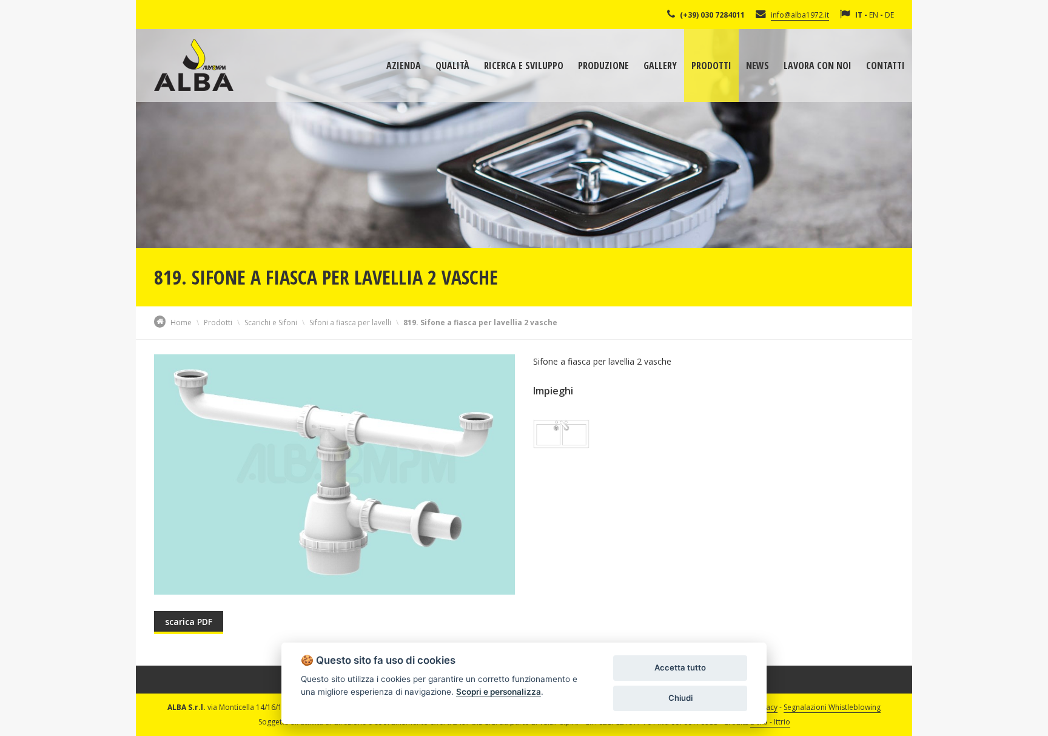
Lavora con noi (818, 65)
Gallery (660, 65)
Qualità (452, 65)
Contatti (885, 65)
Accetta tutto (680, 667)
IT (858, 15)
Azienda (403, 65)
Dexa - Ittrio (770, 722)
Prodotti (711, 65)
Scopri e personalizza (498, 692)
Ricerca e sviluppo (523, 65)
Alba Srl (193, 65)
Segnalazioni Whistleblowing (832, 707)
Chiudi (680, 698)
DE (889, 15)
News (757, 65)
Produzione (603, 65)
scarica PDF (188, 621)
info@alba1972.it (800, 15)
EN (873, 15)
